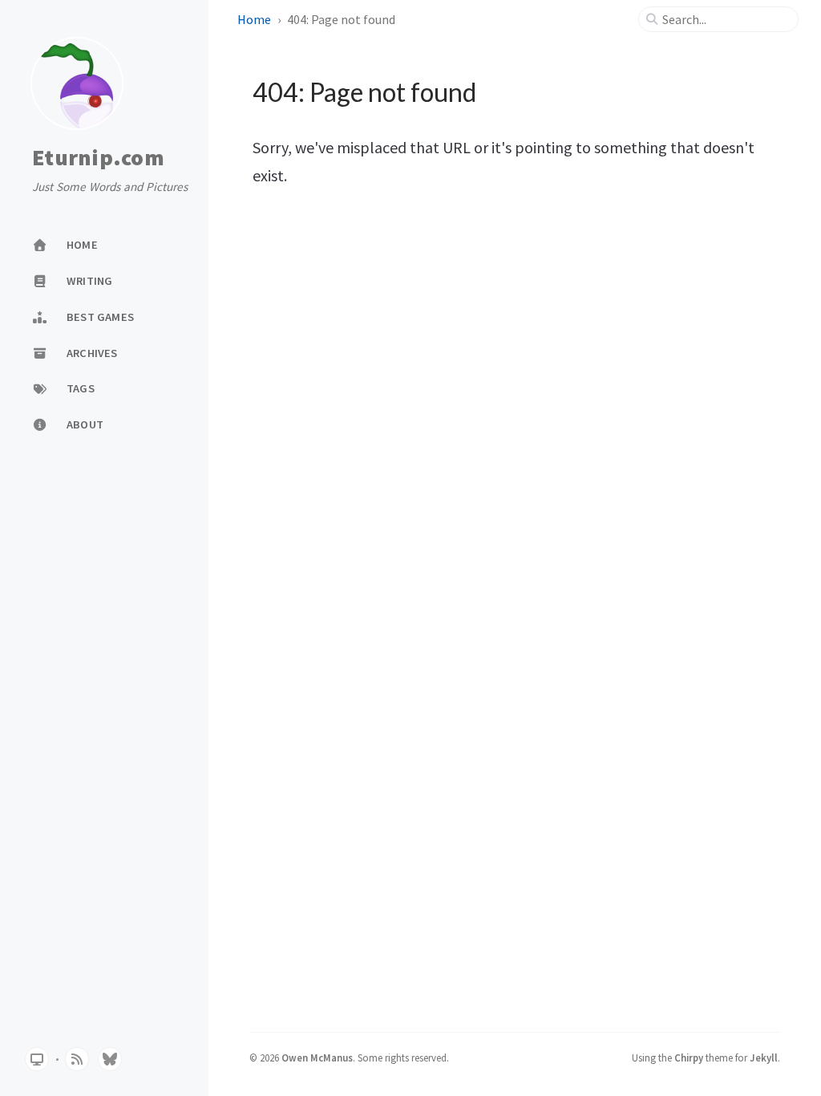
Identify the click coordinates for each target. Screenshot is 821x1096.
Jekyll (764, 1057)
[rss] (77, 1059)
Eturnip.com (98, 158)
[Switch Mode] (37, 1059)
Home (254, 19)
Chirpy (688, 1057)
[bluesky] (110, 1059)
